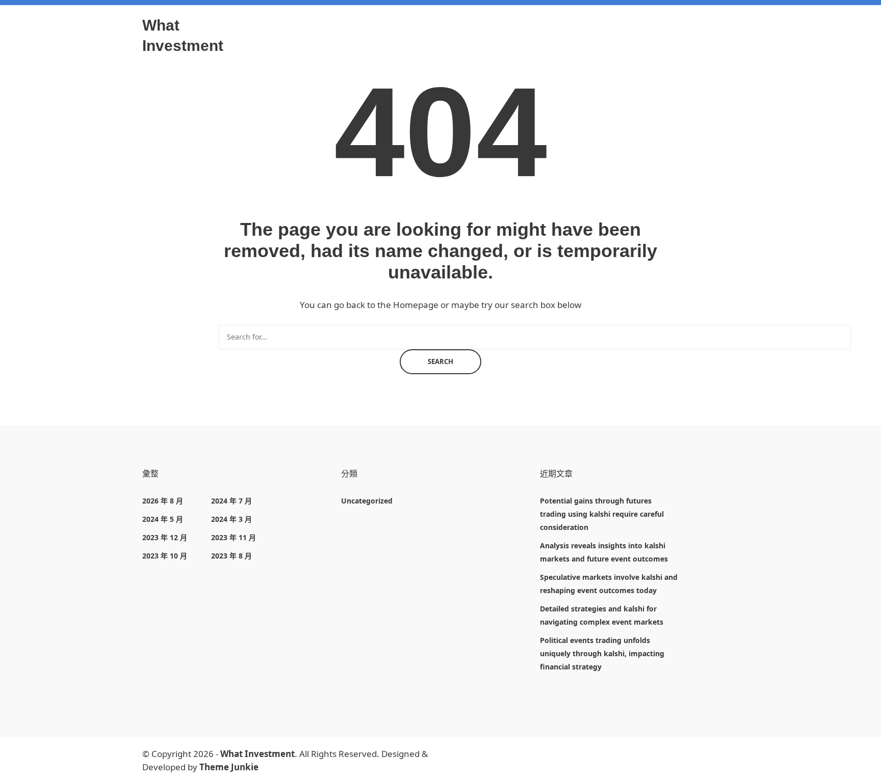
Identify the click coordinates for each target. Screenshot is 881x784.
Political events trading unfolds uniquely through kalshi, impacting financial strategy (602, 653)
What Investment (257, 754)
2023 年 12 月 (164, 537)
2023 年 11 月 (233, 537)
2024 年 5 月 (162, 519)
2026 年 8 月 (162, 501)
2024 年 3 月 (231, 519)
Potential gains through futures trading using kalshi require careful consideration (602, 514)
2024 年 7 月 (231, 501)
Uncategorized (367, 501)
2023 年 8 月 (231, 556)
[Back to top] (871, 774)
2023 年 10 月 (164, 556)
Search (440, 361)
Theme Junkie (228, 767)
